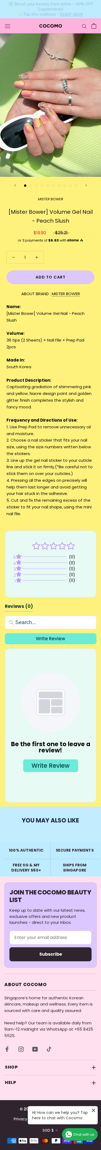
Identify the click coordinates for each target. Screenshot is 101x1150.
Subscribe (50, 954)
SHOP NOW (71, 11)
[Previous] (15, 185)
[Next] (86, 185)
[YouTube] (35, 1049)
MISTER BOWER (50, 199)
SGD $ (48, 1130)
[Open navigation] (7, 26)
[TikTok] (49, 1049)
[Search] (84, 25)
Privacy (20, 1119)
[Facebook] (7, 1049)
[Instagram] (21, 1049)
